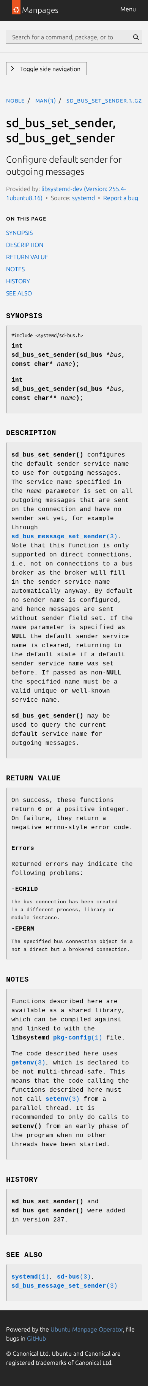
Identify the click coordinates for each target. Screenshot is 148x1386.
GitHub (36, 1338)
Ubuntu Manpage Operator (86, 1329)
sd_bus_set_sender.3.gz (104, 100)
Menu (128, 9)
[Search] (136, 37)
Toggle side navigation (49, 68)
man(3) (45, 100)
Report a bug (120, 197)
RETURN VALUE (27, 256)
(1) (77, 1038)
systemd (83, 197)
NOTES (15, 269)
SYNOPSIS (19, 232)
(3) (64, 536)
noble (15, 100)
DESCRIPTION (24, 244)
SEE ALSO (19, 293)
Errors (22, 848)
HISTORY (18, 281)
